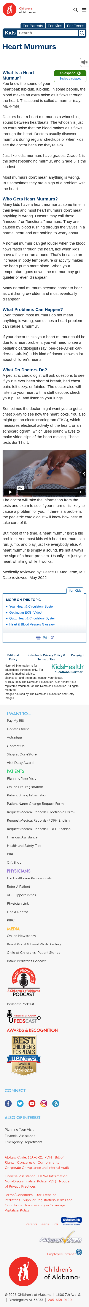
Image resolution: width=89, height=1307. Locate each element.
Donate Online (18, 729)
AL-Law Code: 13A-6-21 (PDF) (28, 1157)
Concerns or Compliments (38, 1162)
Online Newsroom (21, 936)
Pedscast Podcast (20, 1004)
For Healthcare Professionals (29, 878)
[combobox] (47, 33)
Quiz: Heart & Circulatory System (33, 618)
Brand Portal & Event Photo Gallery (34, 944)
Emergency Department (23, 1142)
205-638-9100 (60, 1300)
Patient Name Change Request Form (35, 804)
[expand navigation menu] (84, 10)
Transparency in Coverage (45, 1205)
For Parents (33, 26)
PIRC (11, 854)
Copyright (77, 655)
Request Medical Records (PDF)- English (38, 820)
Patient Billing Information (27, 795)
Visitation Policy (17, 1210)
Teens (44, 1224)
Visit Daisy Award (20, 763)
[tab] (75, 590)
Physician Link (18, 903)
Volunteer (14, 737)
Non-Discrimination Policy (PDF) (30, 1181)
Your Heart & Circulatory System (32, 606)
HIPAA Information (52, 1176)
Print (46, 637)
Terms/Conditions (19, 1195)
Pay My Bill (15, 721)
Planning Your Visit (21, 778)
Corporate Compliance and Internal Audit (37, 1168)
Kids (55, 1224)
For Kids (55, 26)
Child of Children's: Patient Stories (33, 953)
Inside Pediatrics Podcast (26, 961)
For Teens (75, 26)
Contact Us (15, 746)
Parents (31, 1224)
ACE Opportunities (21, 895)
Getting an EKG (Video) (26, 612)
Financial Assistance (22, 837)
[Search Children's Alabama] (75, 10)
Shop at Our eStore (22, 754)
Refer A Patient (18, 887)
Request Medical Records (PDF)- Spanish (38, 829)
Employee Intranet (61, 1254)
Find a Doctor (17, 912)
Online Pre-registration (25, 787)
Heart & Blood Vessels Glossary (32, 624)
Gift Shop (14, 862)
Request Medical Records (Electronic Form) (41, 812)
